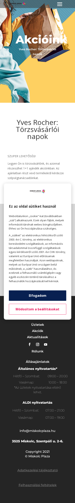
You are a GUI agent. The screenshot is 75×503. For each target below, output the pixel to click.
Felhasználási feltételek (38, 485)
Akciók (37, 331)
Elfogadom (37, 295)
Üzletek (37, 325)
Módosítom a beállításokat (37, 309)
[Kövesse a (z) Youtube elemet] (45, 344)
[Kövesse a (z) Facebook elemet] (29, 344)
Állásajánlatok (37, 362)
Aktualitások (37, 337)
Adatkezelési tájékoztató (37, 470)
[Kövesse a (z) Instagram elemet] (37, 344)
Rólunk (37, 351)
